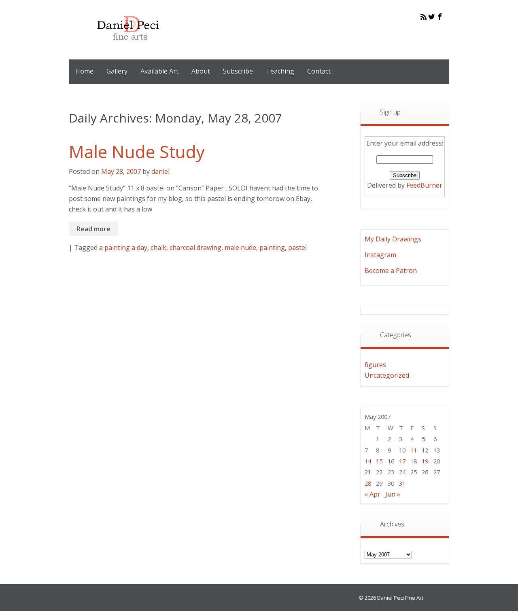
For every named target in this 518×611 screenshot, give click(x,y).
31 (402, 483)
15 (379, 461)
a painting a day (123, 247)
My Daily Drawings (393, 239)
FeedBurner (424, 185)
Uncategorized (387, 375)
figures (375, 364)
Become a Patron (391, 270)
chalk (158, 247)
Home (84, 71)
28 (368, 483)
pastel (297, 247)
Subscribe (238, 71)
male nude (240, 247)
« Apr (372, 494)
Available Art (159, 71)
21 (368, 472)
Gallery (116, 71)
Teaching (280, 71)
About (200, 71)
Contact (319, 71)
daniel (160, 171)
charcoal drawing (195, 247)
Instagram (380, 254)
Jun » (392, 494)
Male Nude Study (137, 151)
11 (413, 450)
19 (425, 461)
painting (272, 247)
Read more (93, 228)
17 (402, 461)
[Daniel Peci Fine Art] (128, 46)
